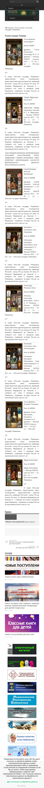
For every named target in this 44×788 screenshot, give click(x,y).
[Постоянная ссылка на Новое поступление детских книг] (22, 632)
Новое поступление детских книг (19, 634)
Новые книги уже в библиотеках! (19, 577)
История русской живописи (25, 547)
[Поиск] (37, 1)
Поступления (19, 28)
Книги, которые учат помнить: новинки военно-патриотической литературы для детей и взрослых (22, 605)
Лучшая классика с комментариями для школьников (21, 542)
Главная (10, 28)
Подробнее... (22, 786)
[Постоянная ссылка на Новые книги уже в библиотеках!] (22, 574)
